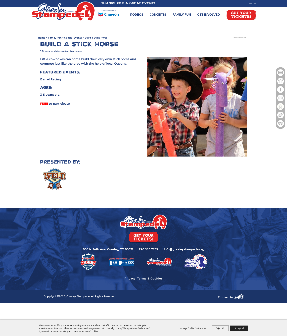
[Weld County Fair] (54, 179)
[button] (197, 107)
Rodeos (136, 15)
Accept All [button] (239, 328)
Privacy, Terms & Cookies (143, 278)
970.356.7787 (148, 249)
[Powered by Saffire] (239, 296)
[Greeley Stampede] (64, 11)
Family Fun (182, 15)
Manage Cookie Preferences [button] (193, 328)
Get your (241, 15)
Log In (252, 3)
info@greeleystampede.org (184, 249)
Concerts (158, 15)
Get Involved (208, 15)
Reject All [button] (220, 328)
